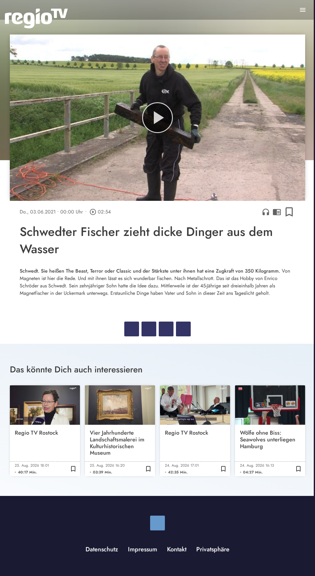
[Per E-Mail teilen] (183, 329)
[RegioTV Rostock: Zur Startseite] (36, 18)
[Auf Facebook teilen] (131, 329)
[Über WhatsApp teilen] (166, 329)
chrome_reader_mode (277, 212)
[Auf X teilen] (149, 329)
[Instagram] (157, 523)
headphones (265, 212)
